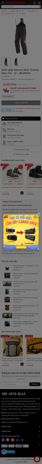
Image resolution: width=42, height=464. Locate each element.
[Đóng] (38, 214)
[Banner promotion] (21, 232)
